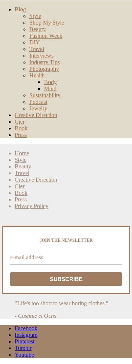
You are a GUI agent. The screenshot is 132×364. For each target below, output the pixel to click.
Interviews (41, 55)
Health (37, 75)
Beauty (37, 29)
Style (35, 16)
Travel (36, 49)
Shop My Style (46, 22)
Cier (20, 122)
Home (22, 153)
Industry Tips (44, 62)
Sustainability (44, 95)
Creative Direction (36, 115)
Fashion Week (45, 36)
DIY (34, 42)
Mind (50, 88)
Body (50, 82)
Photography (44, 69)
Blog (20, 9)
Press (21, 135)
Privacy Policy (31, 206)
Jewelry (38, 108)
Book (21, 128)
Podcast (38, 102)
